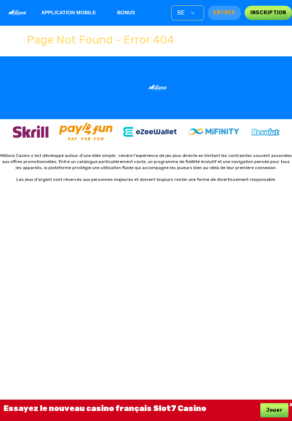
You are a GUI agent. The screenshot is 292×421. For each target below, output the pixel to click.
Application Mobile (68, 12)
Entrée (224, 13)
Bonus (126, 12)
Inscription (268, 13)
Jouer (274, 410)
